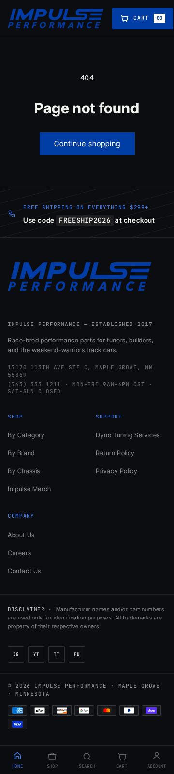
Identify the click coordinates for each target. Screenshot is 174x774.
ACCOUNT (156, 766)
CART (121, 766)
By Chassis (24, 471)
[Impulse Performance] (56, 18)
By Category (26, 435)
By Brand (21, 453)
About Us (21, 535)
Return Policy (115, 453)
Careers (19, 553)
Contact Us (24, 570)
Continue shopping (87, 143)
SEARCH (87, 766)
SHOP (52, 766)
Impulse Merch (29, 489)
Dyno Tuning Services (128, 435)
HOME (17, 766)
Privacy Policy (116, 471)
